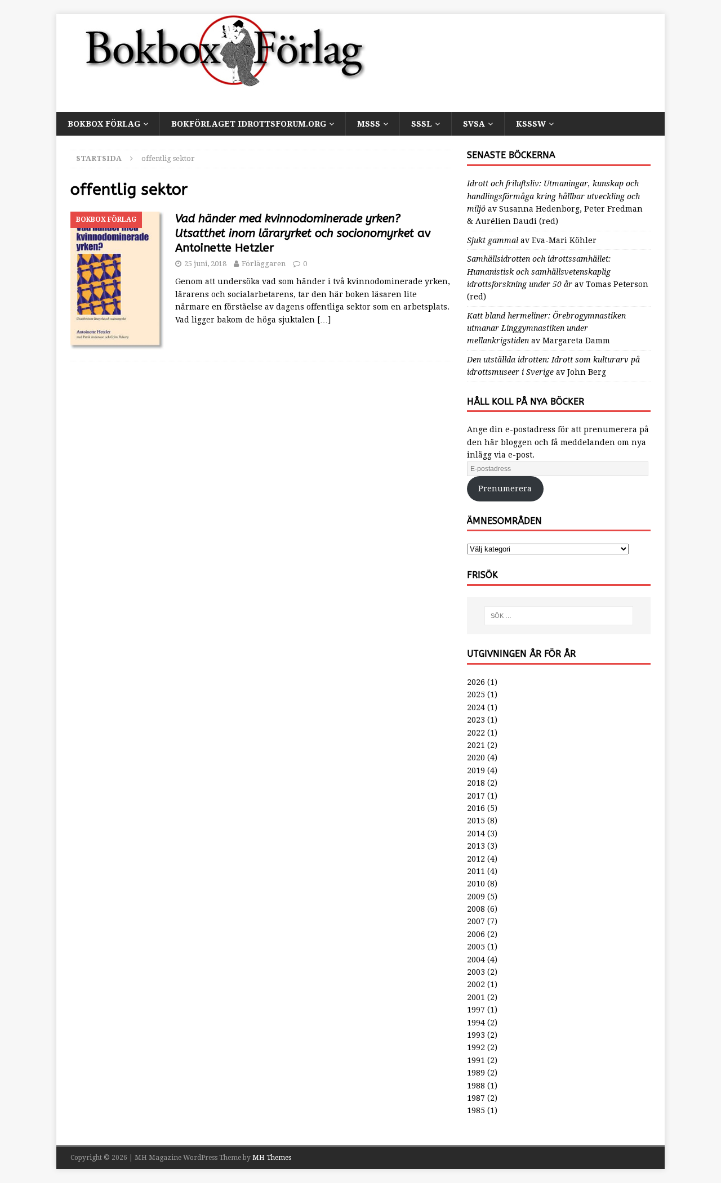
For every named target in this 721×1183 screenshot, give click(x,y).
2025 (476, 694)
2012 (476, 858)
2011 (476, 871)
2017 (476, 795)
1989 (476, 1072)
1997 (476, 1009)
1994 (476, 1022)
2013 (476, 845)
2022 (476, 732)
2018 (476, 782)
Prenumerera (505, 488)
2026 (476, 682)
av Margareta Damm (546, 328)
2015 (476, 820)
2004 (476, 959)
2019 (476, 770)
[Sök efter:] (559, 615)
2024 (476, 707)
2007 (476, 921)
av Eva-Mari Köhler (532, 240)
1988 (476, 1085)
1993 (476, 1034)
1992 (476, 1047)
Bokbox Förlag (104, 123)
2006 (476, 934)
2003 (476, 971)
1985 (476, 1110)
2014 (476, 833)
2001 (476, 997)
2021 (476, 745)
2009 (476, 896)
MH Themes (271, 1158)
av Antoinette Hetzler (303, 233)
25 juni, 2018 (205, 263)
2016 (476, 808)
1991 (476, 1060)
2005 (476, 946)
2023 (476, 719)
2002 (476, 984)
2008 (476, 908)
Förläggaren (264, 263)
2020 (476, 757)
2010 (476, 883)
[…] (324, 319)
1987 (476, 1098)
